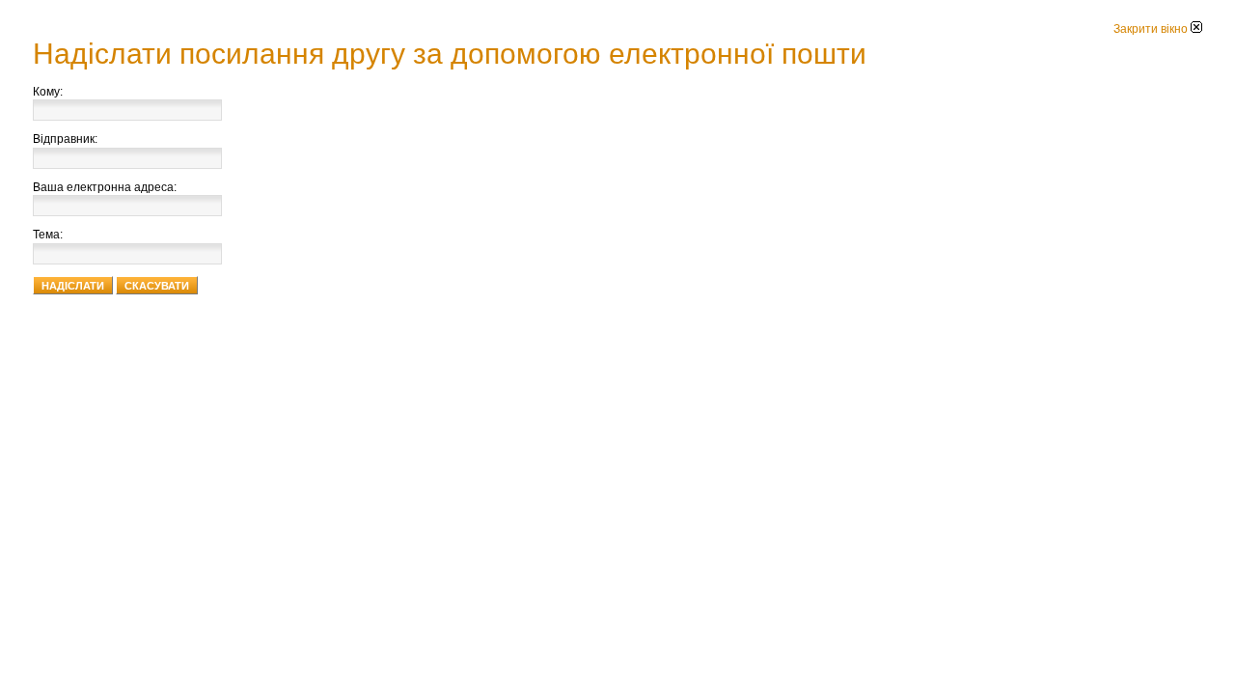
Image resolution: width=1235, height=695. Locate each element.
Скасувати (156, 286)
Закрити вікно (1152, 29)
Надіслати (72, 286)
